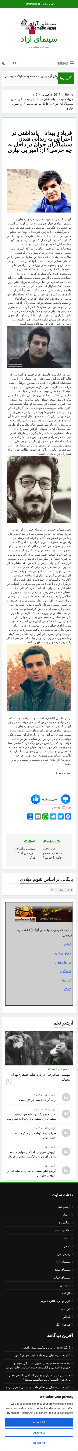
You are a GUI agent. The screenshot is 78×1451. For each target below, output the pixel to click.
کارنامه (66, 1293)
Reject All (39, 1442)
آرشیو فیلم (63, 1069)
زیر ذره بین (63, 1254)
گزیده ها (65, 1309)
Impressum (33, 3)
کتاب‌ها (66, 980)
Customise (39, 1432)
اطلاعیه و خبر (62, 1230)
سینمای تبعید (63, 962)
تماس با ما (48, 3)
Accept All (39, 1422)
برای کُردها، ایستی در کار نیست (37, 1100)
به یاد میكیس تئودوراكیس (37, 1347)
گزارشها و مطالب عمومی (55, 1301)
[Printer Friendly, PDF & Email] (60, 807)
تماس (66, 1246)
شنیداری (65, 1285)
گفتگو (67, 989)
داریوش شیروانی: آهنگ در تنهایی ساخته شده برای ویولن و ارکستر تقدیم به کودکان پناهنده (31, 1156)
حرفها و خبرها (62, 953)
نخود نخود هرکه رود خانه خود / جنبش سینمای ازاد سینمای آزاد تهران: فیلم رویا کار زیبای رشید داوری (32, 1119)
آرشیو (67, 944)
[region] (39, 1421)
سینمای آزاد (63, 1262)
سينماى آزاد (39, 39)
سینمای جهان (62, 1277)
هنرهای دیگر (63, 1324)
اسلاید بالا (52, 1069)
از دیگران (65, 971)
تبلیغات (66, 1238)
